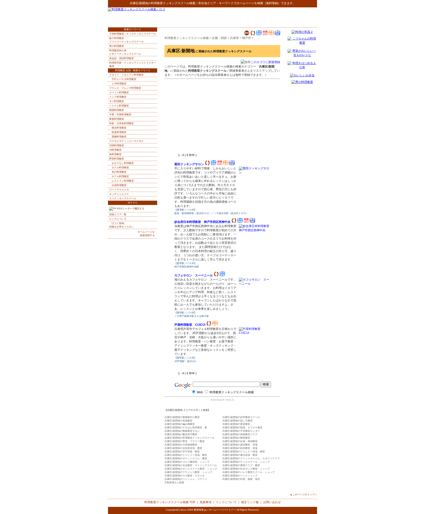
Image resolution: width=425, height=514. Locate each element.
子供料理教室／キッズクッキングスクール (132, 33)
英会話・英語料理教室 (121, 58)
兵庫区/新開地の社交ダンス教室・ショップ (246, 468)
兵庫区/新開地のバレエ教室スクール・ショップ (248, 472)
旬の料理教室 (119, 172)
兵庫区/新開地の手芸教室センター (241, 431)
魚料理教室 (115, 154)
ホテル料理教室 (120, 167)
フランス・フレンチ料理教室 (125, 88)
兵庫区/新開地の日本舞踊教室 (181, 444)
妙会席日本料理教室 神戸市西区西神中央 (202, 222)
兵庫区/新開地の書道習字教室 (181, 434)
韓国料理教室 (116, 110)
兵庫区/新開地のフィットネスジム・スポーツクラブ (251, 458)
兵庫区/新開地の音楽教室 (178, 420)
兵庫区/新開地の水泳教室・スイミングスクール (191, 465)
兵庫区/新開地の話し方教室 (237, 420)
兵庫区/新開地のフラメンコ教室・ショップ (188, 472)
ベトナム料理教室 (119, 105)
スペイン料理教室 (119, 92)
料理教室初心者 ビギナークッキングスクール (125, 52)
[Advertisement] (259, 17)
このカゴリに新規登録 (265, 62)
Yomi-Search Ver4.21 (222, 399)
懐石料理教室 (119, 127)
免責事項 (206, 502)
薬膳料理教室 (119, 136)
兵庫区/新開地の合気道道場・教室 (183, 448)
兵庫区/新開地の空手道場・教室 (182, 451)
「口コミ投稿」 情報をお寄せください (121, 225)
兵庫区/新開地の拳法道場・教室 (240, 455)
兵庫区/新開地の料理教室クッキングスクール (189, 437)
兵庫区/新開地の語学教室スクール (241, 417)
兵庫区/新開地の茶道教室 (236, 424)
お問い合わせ (272, 502)
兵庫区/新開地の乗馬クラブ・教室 (241, 465)
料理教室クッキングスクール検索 (173, 3)
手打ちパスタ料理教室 (124, 79)
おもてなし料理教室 (123, 163)
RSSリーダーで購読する (130, 208)
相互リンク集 (250, 502)
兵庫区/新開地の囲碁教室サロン (182, 431)
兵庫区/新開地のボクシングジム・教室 (186, 458)
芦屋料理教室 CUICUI (189, 324)
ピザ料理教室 (119, 83)
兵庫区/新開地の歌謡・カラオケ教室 (242, 427)
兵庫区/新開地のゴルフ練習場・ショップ (187, 461)
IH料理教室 (115, 150)
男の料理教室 (116, 46)
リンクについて (117, 218)
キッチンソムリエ (119, 194)
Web (200, 392)
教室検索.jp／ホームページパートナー (215, 509)
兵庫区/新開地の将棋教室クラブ (240, 434)
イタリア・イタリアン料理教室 (126, 74)
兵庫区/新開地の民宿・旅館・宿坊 (241, 479)
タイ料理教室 (116, 101)
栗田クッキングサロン (189, 164)
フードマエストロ (119, 189)
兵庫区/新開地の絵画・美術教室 (240, 441)
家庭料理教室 (116, 119)
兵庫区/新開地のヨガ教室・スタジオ (185, 475)
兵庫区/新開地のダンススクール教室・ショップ (191, 468)
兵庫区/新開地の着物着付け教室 (182, 417)
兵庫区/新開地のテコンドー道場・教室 (243, 451)
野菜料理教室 (116, 158)
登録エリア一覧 (117, 214)
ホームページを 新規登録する (146, 233)
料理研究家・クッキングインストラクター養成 (132, 64)
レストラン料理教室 (123, 180)
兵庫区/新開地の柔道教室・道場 (240, 444)
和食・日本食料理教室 (121, 123)
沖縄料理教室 (116, 145)
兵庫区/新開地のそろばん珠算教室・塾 (186, 427)
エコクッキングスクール (122, 198)
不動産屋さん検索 (174, 482)
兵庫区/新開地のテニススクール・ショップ (246, 461)
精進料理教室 (119, 132)
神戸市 (246, 38)
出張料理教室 (119, 185)
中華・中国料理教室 (120, 114)
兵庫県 (234, 38)
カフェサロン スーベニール (193, 275)
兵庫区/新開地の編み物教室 (180, 424)
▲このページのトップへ (303, 494)
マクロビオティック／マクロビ (126, 141)
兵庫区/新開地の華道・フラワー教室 (185, 441)
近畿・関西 (219, 38)
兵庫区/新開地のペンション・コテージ (186, 479)
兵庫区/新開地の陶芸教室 (236, 437)
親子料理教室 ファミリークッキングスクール (126, 40)
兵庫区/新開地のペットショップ (240, 475)
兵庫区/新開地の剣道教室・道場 (240, 448)
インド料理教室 (117, 96)
